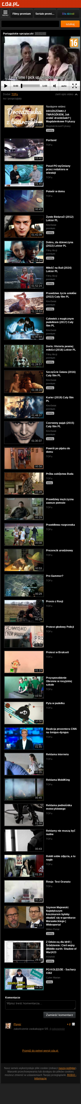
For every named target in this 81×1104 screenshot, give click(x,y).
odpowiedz (58, 1028)
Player (17, 1024)
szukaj (70, 24)
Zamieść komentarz (59, 1015)
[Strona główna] (10, 4)
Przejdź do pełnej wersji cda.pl (40, 1050)
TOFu (14, 94)
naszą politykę (67, 1068)
